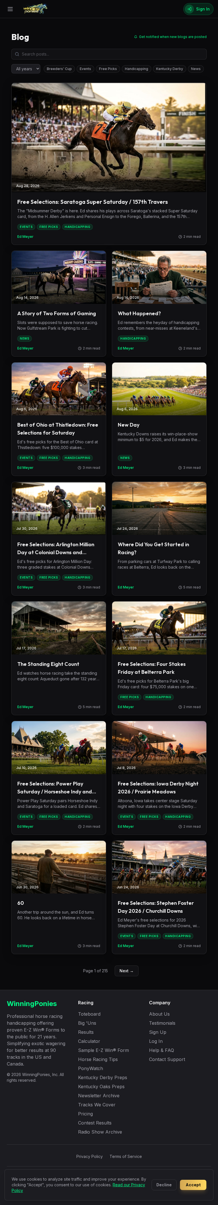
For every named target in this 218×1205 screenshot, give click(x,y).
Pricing (85, 1114)
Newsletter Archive (99, 1095)
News (196, 69)
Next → (127, 970)
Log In (156, 1041)
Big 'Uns (87, 1023)
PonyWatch (90, 1068)
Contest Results (95, 1123)
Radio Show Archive (100, 1132)
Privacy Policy (89, 1156)
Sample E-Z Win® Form (103, 1050)
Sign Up (157, 1032)
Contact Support (167, 1059)
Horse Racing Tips (98, 1059)
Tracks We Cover (97, 1104)
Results (86, 1032)
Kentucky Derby (169, 69)
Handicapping (136, 69)
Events (85, 69)
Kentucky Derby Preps (102, 1077)
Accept (193, 1184)
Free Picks (108, 69)
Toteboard (89, 1014)
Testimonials (162, 1023)
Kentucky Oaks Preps (101, 1086)
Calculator (89, 1041)
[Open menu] (10, 9)
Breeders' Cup (59, 69)
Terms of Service (126, 1156)
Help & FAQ (161, 1050)
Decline (164, 1184)
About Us (159, 1014)
